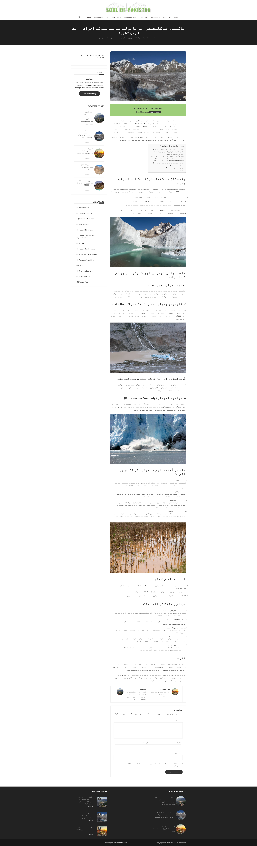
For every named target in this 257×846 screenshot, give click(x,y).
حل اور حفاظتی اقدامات (176, 168)
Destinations (155, 17)
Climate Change (156, 109)
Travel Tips (143, 17)
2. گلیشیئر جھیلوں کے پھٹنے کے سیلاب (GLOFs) (169, 156)
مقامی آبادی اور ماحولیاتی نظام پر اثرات (169, 163)
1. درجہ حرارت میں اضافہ (176, 154)
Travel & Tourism (85, 271)
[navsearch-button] (79, 17)
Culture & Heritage (86, 219)
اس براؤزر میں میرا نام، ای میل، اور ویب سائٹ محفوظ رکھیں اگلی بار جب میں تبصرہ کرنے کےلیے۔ (149, 765)
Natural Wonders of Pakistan (87, 236)
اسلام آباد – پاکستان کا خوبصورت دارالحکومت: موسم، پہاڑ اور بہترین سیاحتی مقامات (84, 116)
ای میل (144, 743)
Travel (81, 265)
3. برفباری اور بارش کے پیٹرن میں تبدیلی (170, 158)
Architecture (84, 208)
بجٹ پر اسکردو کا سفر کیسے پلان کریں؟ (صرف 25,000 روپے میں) (85, 184)
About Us (166, 17)
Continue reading (89, 94)
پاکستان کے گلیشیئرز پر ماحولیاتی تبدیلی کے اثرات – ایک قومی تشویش (85, 135)
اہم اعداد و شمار (178, 165)
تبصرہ (179, 721)
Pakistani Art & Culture (88, 254)
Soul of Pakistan (141, 112)
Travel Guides (84, 276)
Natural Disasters (86, 230)
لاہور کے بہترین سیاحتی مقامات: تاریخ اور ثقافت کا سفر (85, 152)
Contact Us (98, 17)
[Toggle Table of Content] (181, 146)
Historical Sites (130, 17)
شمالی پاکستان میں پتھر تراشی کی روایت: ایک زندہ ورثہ (85, 168)
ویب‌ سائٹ (179, 753)
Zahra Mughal (121, 843)
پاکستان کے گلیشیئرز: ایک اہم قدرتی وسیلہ (169, 149)
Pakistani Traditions (86, 260)
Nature (136, 109)
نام (179, 743)
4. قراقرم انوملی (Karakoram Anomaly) (170, 161)
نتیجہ (182, 170)
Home (175, 17)
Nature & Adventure (87, 249)
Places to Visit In (115, 17)
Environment (144, 109)
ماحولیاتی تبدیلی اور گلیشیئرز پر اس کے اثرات (167, 152)
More (89, 17)
